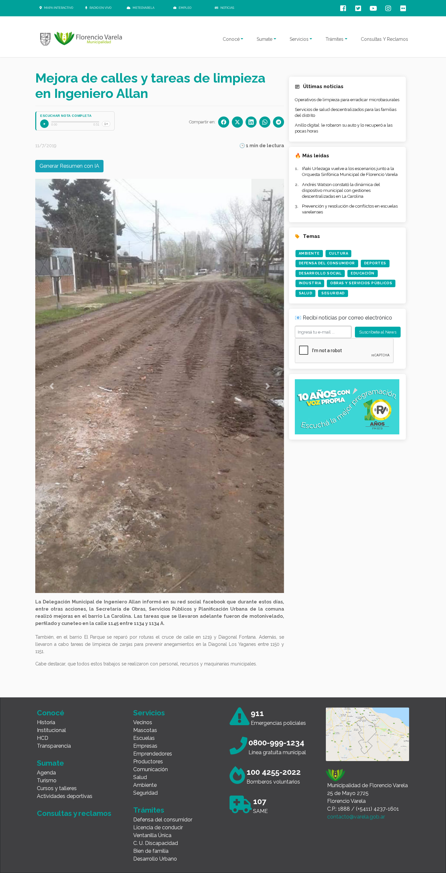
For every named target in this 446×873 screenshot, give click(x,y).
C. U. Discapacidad (155, 843)
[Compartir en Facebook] (223, 122)
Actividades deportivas (64, 796)
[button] (51, 386)
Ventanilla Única (152, 835)
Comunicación (150, 769)
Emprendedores (152, 754)
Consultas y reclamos (74, 813)
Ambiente (309, 253)
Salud (305, 293)
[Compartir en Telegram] (278, 122)
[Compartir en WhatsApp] (264, 122)
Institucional (51, 730)
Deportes (375, 263)
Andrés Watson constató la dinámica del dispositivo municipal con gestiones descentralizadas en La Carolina (341, 190)
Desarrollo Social (320, 273)
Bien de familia (150, 851)
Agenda (46, 773)
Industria (310, 283)
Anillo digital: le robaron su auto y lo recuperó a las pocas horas (343, 128)
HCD (42, 738)
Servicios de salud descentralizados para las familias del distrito (345, 112)
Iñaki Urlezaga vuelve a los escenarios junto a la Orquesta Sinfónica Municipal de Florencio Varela (350, 171)
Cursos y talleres (57, 788)
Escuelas (144, 738)
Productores (148, 761)
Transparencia (54, 746)
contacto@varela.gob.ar (356, 817)
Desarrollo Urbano (155, 859)
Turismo (46, 780)
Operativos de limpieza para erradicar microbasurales (347, 99)
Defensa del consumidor (162, 820)
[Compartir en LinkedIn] (251, 122)
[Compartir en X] (237, 122)
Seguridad (333, 293)
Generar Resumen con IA (69, 166)
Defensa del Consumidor (327, 263)
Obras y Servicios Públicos (361, 283)
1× (106, 124)
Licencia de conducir (158, 827)
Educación (362, 273)
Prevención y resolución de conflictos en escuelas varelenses (350, 209)
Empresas (145, 746)
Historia (46, 722)
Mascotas (145, 730)
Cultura (338, 253)
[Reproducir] (44, 123)
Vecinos (142, 722)
